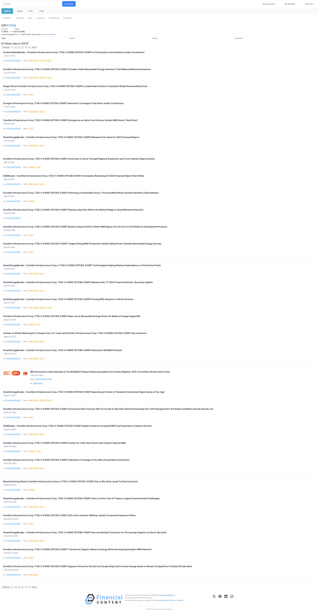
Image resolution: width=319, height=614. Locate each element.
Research (239, 38)
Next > (34, 47)
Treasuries (67, 18)
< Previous (6, 47)
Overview (20, 18)
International (54, 18)
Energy (49, 60)
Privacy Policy (161, 600)
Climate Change (33, 60)
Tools (41, 11)
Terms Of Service (176, 600)
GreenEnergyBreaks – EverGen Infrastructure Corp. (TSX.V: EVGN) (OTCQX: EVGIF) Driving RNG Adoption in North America (68, 299)
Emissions (42, 77)
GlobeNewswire (37, 383)
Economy (42, 60)
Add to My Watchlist (48, 34)
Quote (72, 38)
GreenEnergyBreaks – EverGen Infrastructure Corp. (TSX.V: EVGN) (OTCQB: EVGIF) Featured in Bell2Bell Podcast (62, 350)
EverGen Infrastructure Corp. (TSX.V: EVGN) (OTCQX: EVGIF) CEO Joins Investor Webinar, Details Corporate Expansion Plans (69, 515)
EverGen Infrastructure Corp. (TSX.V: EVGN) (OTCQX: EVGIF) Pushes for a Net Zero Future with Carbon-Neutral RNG (64, 443)
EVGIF (11, 25)
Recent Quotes (269, 4)
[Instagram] (231, 599)
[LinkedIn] (225, 599)
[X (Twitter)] (214, 599)
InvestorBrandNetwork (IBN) (43, 379)
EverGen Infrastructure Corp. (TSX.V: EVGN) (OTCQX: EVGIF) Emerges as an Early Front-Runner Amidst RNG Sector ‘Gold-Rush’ (70, 120)
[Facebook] (220, 599)
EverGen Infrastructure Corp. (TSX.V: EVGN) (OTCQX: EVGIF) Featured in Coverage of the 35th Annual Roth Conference (66, 460)
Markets (7, 11)
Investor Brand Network (13, 60)
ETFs (31, 11)
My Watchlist (290, 4)
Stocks (19, 11)
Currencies (40, 18)
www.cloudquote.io (167, 595)
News (30, 18)
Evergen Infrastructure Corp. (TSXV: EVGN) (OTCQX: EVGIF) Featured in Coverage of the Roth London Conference (63, 103)
